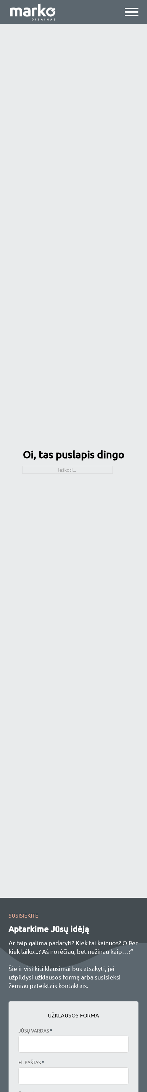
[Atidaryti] (131, 12)
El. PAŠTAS (31, 1062)
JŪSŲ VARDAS (35, 1030)
